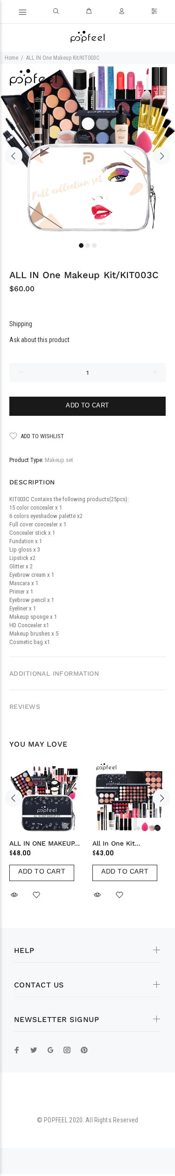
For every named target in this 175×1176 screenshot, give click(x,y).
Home (11, 58)
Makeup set (59, 459)
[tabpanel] (87, 151)
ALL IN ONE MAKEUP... (44, 843)
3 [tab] (94, 245)
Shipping (20, 324)
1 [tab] (81, 245)
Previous (13, 156)
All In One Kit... (116, 843)
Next (161, 156)
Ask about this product (39, 339)
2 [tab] (87, 245)
